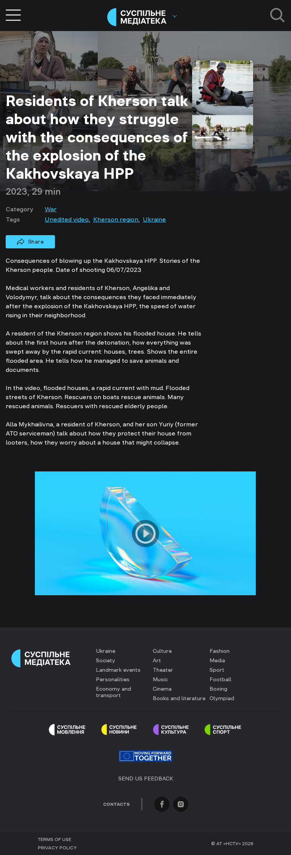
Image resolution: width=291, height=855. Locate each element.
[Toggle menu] (13, 15)
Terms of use (54, 839)
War (50, 209)
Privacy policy (57, 848)
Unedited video (67, 219)
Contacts (116, 804)
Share (36, 241)
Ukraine (154, 219)
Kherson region (115, 219)
